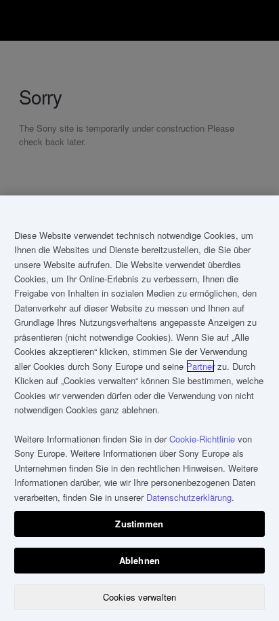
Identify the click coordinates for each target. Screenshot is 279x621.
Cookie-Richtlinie (202, 438)
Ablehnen (139, 560)
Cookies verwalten (139, 596)
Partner (200, 366)
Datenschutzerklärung (189, 497)
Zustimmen (139, 523)
